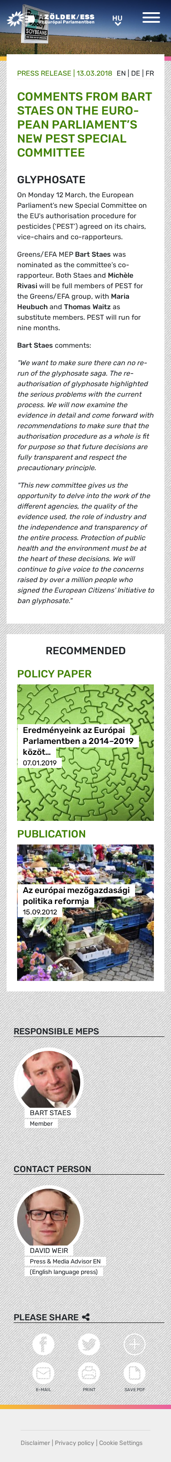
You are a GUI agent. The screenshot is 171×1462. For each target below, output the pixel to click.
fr (150, 73)
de (135, 73)
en (121, 73)
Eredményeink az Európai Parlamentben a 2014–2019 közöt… (78, 741)
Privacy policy (74, 1443)
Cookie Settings (120, 1443)
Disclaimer (35, 1443)
